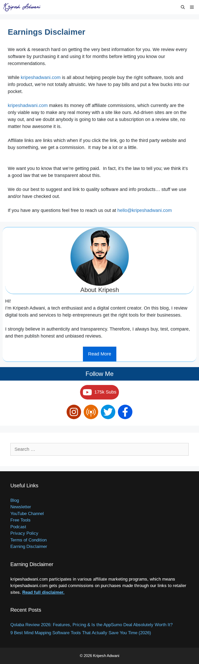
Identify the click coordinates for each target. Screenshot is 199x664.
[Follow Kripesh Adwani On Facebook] (125, 412)
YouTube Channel (27, 513)
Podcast (18, 526)
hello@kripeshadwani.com (144, 210)
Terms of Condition (28, 540)
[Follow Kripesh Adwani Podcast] (91, 412)
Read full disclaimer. (43, 592)
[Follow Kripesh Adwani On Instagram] (74, 412)
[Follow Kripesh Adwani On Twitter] (108, 412)
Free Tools (20, 520)
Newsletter (20, 506)
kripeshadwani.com (41, 77)
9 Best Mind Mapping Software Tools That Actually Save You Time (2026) (80, 632)
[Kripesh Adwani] (23, 7)
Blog (14, 500)
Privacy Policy (24, 533)
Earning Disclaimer (28, 546)
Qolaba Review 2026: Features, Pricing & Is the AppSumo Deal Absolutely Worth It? (91, 624)
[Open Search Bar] (182, 7)
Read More (99, 353)
